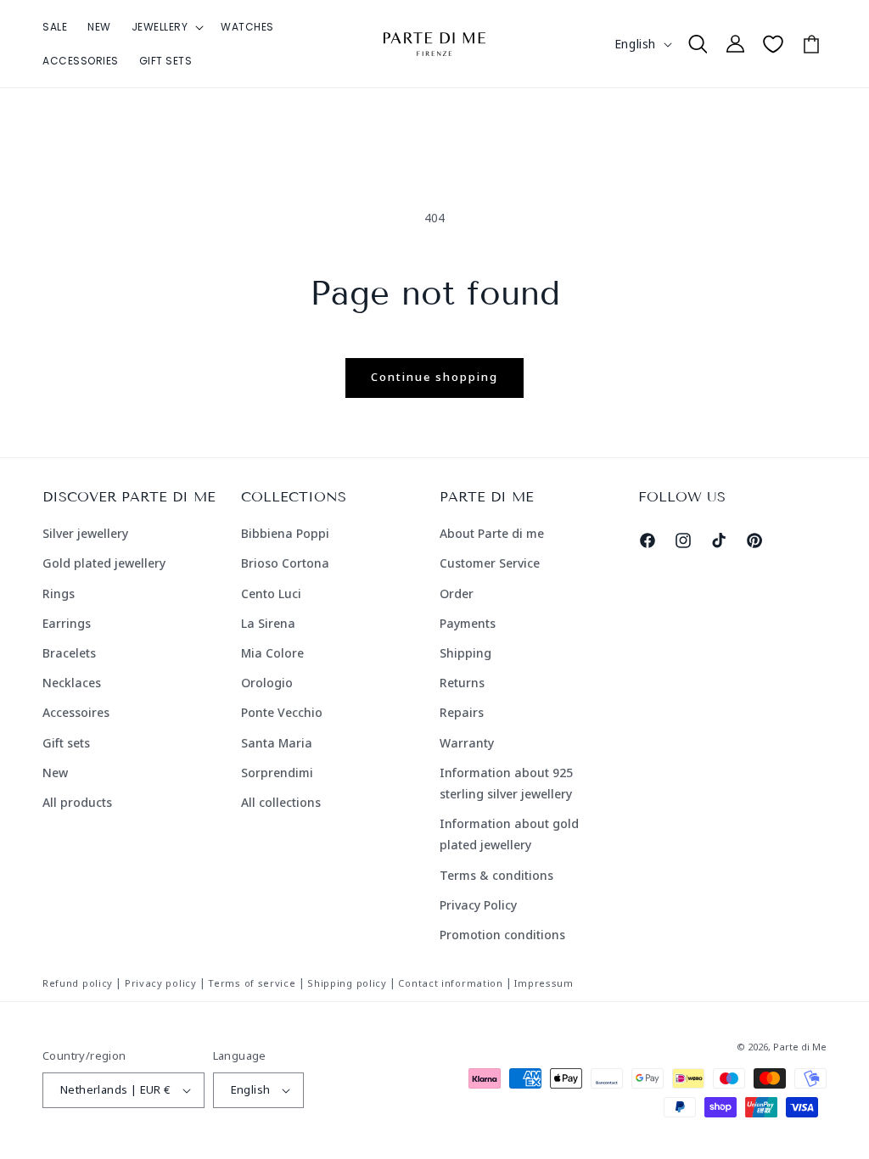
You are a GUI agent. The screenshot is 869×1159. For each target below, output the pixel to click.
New (55, 772)
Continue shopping (434, 376)
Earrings (66, 623)
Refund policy (77, 983)
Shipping (465, 653)
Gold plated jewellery (103, 563)
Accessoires (75, 712)
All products (77, 802)
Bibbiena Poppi (285, 533)
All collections (281, 802)
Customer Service (490, 563)
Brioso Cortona (285, 563)
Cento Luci (271, 593)
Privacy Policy (478, 905)
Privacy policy (161, 983)
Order (457, 593)
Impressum (543, 983)
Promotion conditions (502, 935)
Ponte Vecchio (281, 712)
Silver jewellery (85, 533)
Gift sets (66, 743)
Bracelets (69, 653)
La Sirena (268, 623)
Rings (58, 593)
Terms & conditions (496, 875)
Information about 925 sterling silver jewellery (506, 783)
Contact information (450, 983)
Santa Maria (276, 743)
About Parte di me (492, 533)
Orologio (267, 683)
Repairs (462, 712)
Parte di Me (800, 1046)
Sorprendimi (277, 772)
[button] (166, 27)
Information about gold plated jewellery (509, 834)
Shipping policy (347, 983)
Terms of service (251, 983)
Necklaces (71, 683)
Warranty (467, 743)
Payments (468, 623)
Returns (462, 683)
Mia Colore (272, 653)
